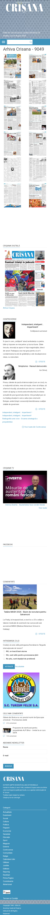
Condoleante (8, 881)
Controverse (9, 319)
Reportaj (6, 872)
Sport (5, 840)
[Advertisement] (21, 447)
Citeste (42, 362)
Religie (5, 856)
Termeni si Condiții (10, 898)
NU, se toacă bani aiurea (16, 651)
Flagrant (6, 828)
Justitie (6, 865)
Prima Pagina (8, 878)
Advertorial (7, 884)
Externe (6, 847)
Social (5, 818)
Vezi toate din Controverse (35, 427)
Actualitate (7, 812)
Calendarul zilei (9, 859)
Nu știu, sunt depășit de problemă (20, 659)
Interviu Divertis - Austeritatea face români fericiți (25, 505)
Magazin (6, 843)
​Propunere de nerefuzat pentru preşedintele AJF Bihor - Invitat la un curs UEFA (29, 730)
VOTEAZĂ (9, 666)
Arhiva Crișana (9, 308)
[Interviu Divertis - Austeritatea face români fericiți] (25, 487)
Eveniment (7, 815)
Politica (6, 825)
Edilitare (6, 869)
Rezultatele (19, 666)
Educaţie (6, 837)
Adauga (8, 766)
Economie (7, 831)
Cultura (6, 821)
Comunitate (9, 582)
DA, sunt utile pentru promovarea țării (22, 655)
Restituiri (6, 875)
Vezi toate (43, 508)
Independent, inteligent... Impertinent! (16, 415)
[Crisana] (25, 7)
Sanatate (6, 834)
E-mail (5, 756)
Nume (5, 747)
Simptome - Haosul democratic (32, 366)
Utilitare (6, 862)
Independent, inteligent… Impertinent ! (17, 412)
